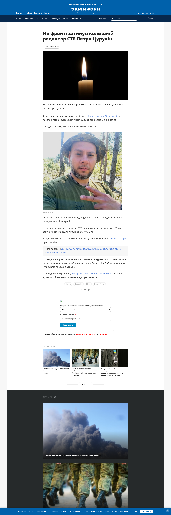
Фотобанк (28, 13)
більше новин (85, 384)
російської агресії (119, 238)
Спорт (66, 18)
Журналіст (78, 284)
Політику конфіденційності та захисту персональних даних (113, 511)
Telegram (80, 334)
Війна (18, 18)
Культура (56, 18)
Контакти (103, 18)
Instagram (90, 334)
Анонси (47, 13)
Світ (37, 18)
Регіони (45, 18)
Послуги (19, 13)
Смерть (68, 284)
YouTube (102, 334)
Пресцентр (38, 13)
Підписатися (68, 325)
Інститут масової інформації (102, 116)
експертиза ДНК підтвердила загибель (92, 273)
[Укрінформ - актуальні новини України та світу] (85, 8)
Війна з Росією (99, 284)
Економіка (28, 18)
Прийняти (146, 511)
